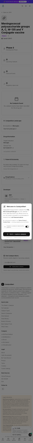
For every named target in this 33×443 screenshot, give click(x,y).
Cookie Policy (6, 222)
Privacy (24, 220)
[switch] (27, 226)
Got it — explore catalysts (18, 234)
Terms (20, 220)
